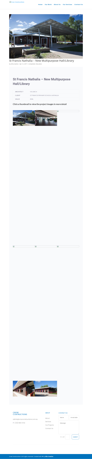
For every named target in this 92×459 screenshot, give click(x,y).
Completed (32, 64)
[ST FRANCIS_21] (46, 126)
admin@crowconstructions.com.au (25, 419)
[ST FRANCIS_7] (24, 396)
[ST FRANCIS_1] (46, 396)
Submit (75, 437)
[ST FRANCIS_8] (68, 381)
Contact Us (78, 4)
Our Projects (49, 425)
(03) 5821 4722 (20, 423)
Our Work (48, 4)
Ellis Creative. (49, 456)
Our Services (67, 4)
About (47, 418)
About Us (57, 4)
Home (40, 4)
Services (48, 422)
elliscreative (14, 64)
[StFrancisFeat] (24, 126)
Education (39, 64)
